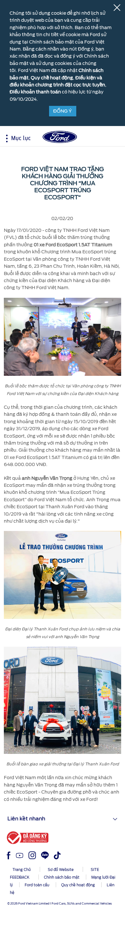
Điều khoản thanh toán (35, 91)
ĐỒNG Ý (62, 111)
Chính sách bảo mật (61, 877)
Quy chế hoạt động (52, 77)
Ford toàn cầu (37, 885)
